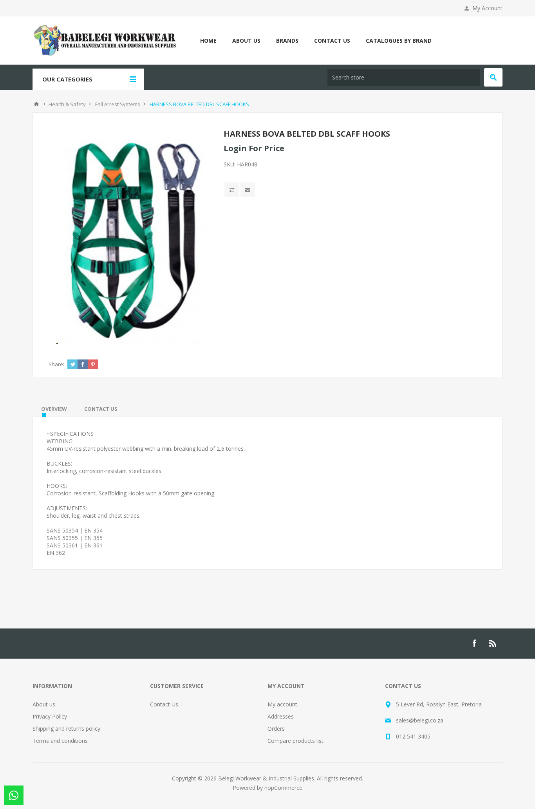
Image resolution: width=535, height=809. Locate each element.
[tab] (54, 409)
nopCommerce (283, 787)
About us (44, 704)
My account (282, 704)
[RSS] (493, 643)
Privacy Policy (50, 716)
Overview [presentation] (54, 408)
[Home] (36, 104)
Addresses (281, 716)
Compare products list (296, 740)
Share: (56, 364)
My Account (487, 8)
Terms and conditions (60, 740)
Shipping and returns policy (66, 728)
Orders (276, 728)
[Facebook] (474, 643)
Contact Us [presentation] (100, 408)
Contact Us (164, 704)
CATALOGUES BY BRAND (399, 40)
